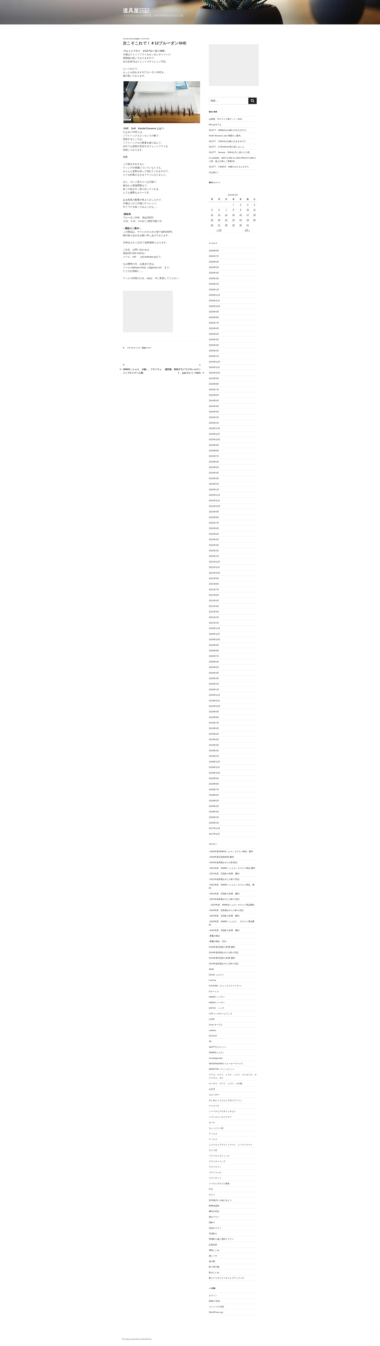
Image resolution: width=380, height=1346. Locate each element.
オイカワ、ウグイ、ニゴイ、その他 (225, 1083)
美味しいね (214, 1250)
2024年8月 (214, 384)
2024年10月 (214, 373)
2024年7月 (214, 389)
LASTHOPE (144, 39)
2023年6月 (214, 462)
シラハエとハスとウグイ (220, 1117)
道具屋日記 (136, 10)
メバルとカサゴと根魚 (219, 1183)
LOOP (212, 1019)
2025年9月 (214, 312)
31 (248, 225)
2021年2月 (214, 617)
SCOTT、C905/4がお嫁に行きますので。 (228, 141)
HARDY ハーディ (217, 997)
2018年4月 (214, 806)
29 (233, 225)
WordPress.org (216, 1312)
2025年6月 (214, 328)
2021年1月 (214, 623)
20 (219, 220)
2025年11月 (214, 300)
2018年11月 (214, 767)
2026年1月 (214, 289)
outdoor (212, 1030)
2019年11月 (214, 700)
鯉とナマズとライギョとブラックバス (226, 1278)
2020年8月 (214, 650)
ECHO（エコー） (217, 975)
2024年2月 (214, 417)
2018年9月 (214, 778)
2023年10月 (214, 439)
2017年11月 (214, 834)
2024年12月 (214, 362)
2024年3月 (214, 411)
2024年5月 (214, 400)
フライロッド (215, 1178)
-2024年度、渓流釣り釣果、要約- (224, 930)
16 (240, 215)
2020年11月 (214, 634)
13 (219, 215)
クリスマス (214, 1106)
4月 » (247, 230)
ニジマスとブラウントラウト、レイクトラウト (230, 1145)
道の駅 (212, 1261)
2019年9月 (214, 711)
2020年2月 (214, 684)
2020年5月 (214, 667)
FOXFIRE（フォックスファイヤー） (226, 986)
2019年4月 (214, 739)
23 (240, 220)
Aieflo (211, 969)
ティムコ (213, 1133)
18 (254, 215)
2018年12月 (214, 762)
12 (212, 215)
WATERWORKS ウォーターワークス (226, 1063)
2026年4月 (214, 273)
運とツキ (213, 1256)
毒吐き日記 (214, 1211)
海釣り (212, 1222)
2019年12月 (214, 695)
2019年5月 (214, 734)
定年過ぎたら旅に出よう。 (221, 1200)
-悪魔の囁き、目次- (218, 941)
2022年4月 (214, 539)
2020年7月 (214, 656)
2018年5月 (214, 800)
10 (248, 209)
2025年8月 (214, 317)
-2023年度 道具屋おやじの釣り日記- (226, 910)
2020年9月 (214, 645)
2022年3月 (214, 545)
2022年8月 (214, 517)
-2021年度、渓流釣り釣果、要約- (224, 873)
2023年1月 (214, 489)
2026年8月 (214, 250)
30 (240, 225)
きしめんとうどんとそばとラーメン (225, 1100)
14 (226, 215)
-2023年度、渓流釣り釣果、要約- (224, 916)
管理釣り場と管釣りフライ (221, 1239)
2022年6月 (214, 528)
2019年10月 (214, 706)
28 (226, 225)
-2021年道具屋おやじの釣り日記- (224, 879)
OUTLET (213, 1036)
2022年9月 (214, 511)
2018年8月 (214, 784)
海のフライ (214, 1217)
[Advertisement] (148, 311)
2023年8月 (214, 450)
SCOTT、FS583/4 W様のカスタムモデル (229, 167)
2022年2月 (214, 550)
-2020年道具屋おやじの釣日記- (223, 862)
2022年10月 (214, 506)
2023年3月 (214, 478)
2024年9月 (214, 378)
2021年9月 (214, 578)
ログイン (213, 1295)
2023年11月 (214, 434)
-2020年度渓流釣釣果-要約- (222, 857)
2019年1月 (214, 756)
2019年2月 (214, 750)
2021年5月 (214, 600)
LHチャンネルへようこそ (220, 1013)
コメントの (216, 1306)
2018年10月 (214, 773)
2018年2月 (214, 817)
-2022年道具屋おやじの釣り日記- (224, 899)
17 (248, 215)
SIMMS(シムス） (217, 1052)
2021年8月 (214, 584)
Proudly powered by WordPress (137, 1339)
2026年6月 (214, 262)
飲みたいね (214, 1272)
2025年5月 (214, 334)
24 (248, 220)
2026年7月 (214, 256)
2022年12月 (214, 495)
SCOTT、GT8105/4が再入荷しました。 (227, 147)
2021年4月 (214, 606)
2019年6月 (214, 728)
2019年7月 (214, 723)
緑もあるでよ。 (216, 124)
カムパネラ (214, 1094)
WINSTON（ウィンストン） (222, 1069)
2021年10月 (214, 573)
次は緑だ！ (214, 172)
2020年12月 (214, 628)
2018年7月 (214, 789)
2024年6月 (214, 395)
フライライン (215, 1167)
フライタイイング (133, 348)
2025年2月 (214, 350)
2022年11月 (214, 500)
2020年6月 (214, 662)
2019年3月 (214, 745)
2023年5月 (214, 467)
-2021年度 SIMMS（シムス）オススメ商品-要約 (232, 868)
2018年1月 (214, 823)
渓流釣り (213, 1233)
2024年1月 (214, 423)
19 (212, 220)
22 (233, 220)
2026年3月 (214, 278)
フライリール (215, 1172)
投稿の (214, 1301)
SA (210, 1041)
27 (219, 225)
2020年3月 (214, 678)
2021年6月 (214, 595)
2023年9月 (214, 445)
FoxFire (212, 980)
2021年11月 (214, 567)
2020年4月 (214, 673)
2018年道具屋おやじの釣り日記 (224, 952)
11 (254, 209)
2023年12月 (214, 428)
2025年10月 (214, 306)
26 (212, 225)
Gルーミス (214, 991)
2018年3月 (214, 811)
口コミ (212, 1194)
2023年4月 (214, 473)
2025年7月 (214, 323)
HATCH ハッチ (216, 1008)
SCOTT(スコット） (218, 1047)
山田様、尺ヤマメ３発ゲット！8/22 (225, 119)
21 (226, 220)
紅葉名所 (213, 1244)
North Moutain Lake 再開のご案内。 (226, 135)
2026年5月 (214, 267)
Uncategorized (216, 1058)
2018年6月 (214, 795)
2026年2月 (214, 284)
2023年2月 (214, 484)
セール (212, 1122)
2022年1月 (214, 556)
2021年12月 (214, 562)
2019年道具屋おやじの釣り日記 (224, 963)
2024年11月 (214, 367)
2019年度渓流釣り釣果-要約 (222, 958)
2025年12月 (214, 295)
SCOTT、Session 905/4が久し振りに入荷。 (230, 152)
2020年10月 (214, 639)
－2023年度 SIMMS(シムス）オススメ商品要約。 (232, 905)
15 (233, 215)
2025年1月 (214, 356)
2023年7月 (214, 456)
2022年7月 (214, 523)
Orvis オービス (216, 1024)
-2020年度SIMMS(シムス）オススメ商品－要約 (231, 851)
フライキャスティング (219, 1156)
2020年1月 (214, 689)
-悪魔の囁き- (215, 936)
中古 (211, 1189)
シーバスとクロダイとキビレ (222, 1111)
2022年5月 (214, 534)
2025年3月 (214, 345)
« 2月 (219, 230)
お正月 (212, 1089)
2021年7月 (214, 589)
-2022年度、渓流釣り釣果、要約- (224, 893)
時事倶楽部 (214, 1206)
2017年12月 (214, 828)
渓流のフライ (147, 348)
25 (254, 220)
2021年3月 (214, 611)
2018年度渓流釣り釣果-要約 (222, 947)
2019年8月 (214, 717)
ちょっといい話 (216, 1128)
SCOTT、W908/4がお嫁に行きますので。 (228, 130)
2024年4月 (214, 406)
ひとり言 (213, 1150)
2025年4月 (214, 339)
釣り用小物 (214, 1267)
